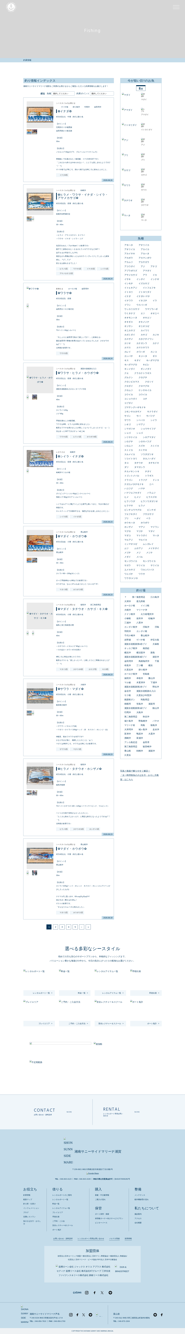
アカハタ (145, 253)
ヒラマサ (128, 505)
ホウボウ (145, 523)
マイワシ (155, 527)
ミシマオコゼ (130, 544)
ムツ (126, 548)
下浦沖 (154, 682)
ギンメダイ (146, 369)
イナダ (127, 296)
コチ (145, 399)
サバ (138, 416)
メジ (138, 552)
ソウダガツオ (147, 454)
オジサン (128, 326)
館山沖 (156, 708)
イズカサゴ (144, 283)
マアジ (142, 527)
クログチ (143, 377)
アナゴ (154, 266)
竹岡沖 (87, 107)
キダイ (137, 360)
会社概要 (138, 1223)
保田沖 (127, 678)
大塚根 (156, 644)
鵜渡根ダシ (129, 699)
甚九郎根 (140, 601)
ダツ (126, 467)
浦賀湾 (151, 704)
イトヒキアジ (130, 288)
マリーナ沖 (141, 610)
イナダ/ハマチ (143, 296)
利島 (143, 725)
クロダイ (128, 386)
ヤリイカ (140, 565)
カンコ (154, 352)
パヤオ (156, 721)
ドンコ (156, 480)
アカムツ (128, 262)
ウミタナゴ (129, 313)
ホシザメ (128, 527)
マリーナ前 (129, 725)
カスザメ (128, 339)
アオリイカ (144, 245)
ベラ (148, 518)
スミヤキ (143, 450)
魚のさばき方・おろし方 (32, 1222)
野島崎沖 (143, 721)
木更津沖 (140, 682)
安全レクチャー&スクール (62, 1225)
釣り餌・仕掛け (29, 1204)
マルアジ (128, 540)
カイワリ (145, 330)
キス (126, 360)
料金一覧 (55, 1204)
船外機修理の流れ (142, 1199)
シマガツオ (129, 429)
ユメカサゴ (129, 570)
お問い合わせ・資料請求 (63, 1239)
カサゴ (144, 335)
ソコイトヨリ (130, 458)
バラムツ (151, 493)
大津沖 (127, 601)
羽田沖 (127, 631)
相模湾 (127, 704)
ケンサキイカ (145, 390)
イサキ (127, 279)
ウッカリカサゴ (131, 309)
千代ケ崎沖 (129, 635)
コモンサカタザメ (132, 411)
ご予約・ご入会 (58, 1221)
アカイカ (145, 249)
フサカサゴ (148, 514)
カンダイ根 (141, 631)
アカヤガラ (144, 262)
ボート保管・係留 (102, 1214)
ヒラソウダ (129, 501)
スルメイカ (129, 454)
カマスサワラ (142, 347)
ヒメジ (137, 497)
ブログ (26, 1212)
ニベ (151, 484)
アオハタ (128, 245)
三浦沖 (127, 623)
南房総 (146, 648)
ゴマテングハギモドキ (135, 407)
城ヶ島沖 (143, 729)
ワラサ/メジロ (131, 578)
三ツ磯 (139, 665)
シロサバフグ (145, 441)
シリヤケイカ (130, 437)
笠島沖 (139, 704)
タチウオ (138, 463)
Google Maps (93, 1173)
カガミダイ (129, 335)
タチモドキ (153, 463)
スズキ (142, 446)
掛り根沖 (76, 107)
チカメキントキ (131, 471)
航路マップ (27, 1199)
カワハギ (140, 352)
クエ (126, 373)
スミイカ (155, 446)
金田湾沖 (97, 107)
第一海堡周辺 (138, 597)
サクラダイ (152, 411)
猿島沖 (83, 605)
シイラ (154, 420)
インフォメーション (31, 1208)
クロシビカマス (131, 382)
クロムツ (128, 390)
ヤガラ (127, 565)
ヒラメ (142, 505)
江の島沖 (155, 597)
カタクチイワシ (146, 339)
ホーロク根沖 (130, 674)
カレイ (127, 352)
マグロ (127, 531)
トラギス (149, 476)
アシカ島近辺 (130, 742)
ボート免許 (56, 1230)
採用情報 (128, 1239)
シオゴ (127, 424)
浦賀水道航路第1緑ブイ (135, 708)
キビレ (146, 364)
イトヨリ (128, 292)
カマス (127, 347)
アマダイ (147, 270)
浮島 (157, 627)
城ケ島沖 (128, 721)
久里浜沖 (128, 670)
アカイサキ (129, 253)
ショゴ (127, 433)
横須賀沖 (140, 652)
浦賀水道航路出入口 (88, 369)
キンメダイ (129, 369)
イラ (155, 300)
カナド (156, 343)
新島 (153, 652)
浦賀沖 (151, 751)
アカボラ (128, 258)
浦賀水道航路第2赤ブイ (135, 687)
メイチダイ (153, 548)
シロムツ (128, 446)
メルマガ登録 (114, 1239)
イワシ (127, 305)
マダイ (151, 531)
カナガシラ (141, 343)
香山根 (127, 751)
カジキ (156, 335)
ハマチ (142, 488)
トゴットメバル (131, 476)
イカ (155, 275)
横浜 (150, 665)
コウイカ (128, 394)
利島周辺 (145, 699)
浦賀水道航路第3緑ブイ (135, 657)
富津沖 (127, 734)
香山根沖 (84, 532)
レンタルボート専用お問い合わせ (91, 1239)
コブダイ (128, 403)
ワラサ (142, 574)
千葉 (157, 661)
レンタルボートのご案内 (62, 1195)
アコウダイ (129, 266)
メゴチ (127, 552)
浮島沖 (146, 627)
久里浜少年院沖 (143, 695)
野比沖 (156, 687)
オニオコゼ (144, 326)
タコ (126, 463)
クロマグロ (144, 386)
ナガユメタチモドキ (134, 484)
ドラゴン (128, 480)
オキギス (128, 322)
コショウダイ (130, 399)
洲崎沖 (127, 738)
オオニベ (155, 313)
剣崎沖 (83, 190)
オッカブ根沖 (130, 648)
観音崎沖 (147, 746)
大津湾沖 (128, 729)
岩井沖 (139, 618)
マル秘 (127, 682)
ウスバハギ (141, 305)
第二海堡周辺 (130, 716)
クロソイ (149, 382)
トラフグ (143, 480)
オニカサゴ (129, 330)
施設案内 (138, 1214)
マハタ (156, 535)
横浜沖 (127, 652)
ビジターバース (101, 1223)
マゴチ (139, 531)
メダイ (127, 557)
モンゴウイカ (130, 561)
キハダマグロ (152, 360)
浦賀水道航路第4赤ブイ (135, 644)
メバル (139, 557)
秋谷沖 (146, 716)
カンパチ (128, 356)
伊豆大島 (155, 640)
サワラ (127, 420)
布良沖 (127, 665)
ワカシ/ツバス (147, 570)
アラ (145, 275)
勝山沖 (151, 678)
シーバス (140, 420)
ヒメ (126, 497)
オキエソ (147, 317)
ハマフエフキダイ (132, 493)
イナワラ (128, 300)
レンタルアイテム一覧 (61, 1208)
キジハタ (143, 356)
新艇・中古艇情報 (102, 1195)
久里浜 (127, 755)
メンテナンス (140, 1195)
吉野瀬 (127, 640)
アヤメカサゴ (130, 275)
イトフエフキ (149, 288)
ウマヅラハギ (151, 309)
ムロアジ (138, 548)
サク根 (127, 695)
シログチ (128, 441)
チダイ (148, 471)
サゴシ (127, 416)
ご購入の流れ (100, 1199)
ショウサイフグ (148, 429)
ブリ (126, 518)
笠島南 (146, 674)
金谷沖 (127, 691)
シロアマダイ (149, 437)
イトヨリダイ (145, 292)
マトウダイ (141, 535)
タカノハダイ (149, 458)
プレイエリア (57, 1212)
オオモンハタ (130, 317)
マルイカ (143, 540)
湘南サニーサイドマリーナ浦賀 (98, 1151)
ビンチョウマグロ (132, 510)
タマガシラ (139, 467)
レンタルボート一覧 (60, 1199)
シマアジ (140, 424)
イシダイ (140, 279)
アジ (143, 266)
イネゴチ (143, 300)
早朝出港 (55, 1217)
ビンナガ (151, 510)
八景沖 (139, 623)
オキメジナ (144, 322)
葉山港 (116, 1314)
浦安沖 (156, 657)
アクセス (138, 1218)
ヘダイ (137, 518)
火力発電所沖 (147, 614)
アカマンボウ (145, 258)
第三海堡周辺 (95, 605)
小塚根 (127, 618)
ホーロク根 (72, 289)
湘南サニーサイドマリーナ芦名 (45, 1314)
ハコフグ (128, 488)
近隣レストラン (29, 1217)
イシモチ (128, 283)
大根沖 (83, 685)
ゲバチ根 (64, 107)
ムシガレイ (148, 544)
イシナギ (155, 279)
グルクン (128, 377)
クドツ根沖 (129, 614)
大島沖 (139, 712)
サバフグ (150, 416)
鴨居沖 (139, 734)
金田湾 (146, 742)
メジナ (149, 552)
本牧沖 (139, 678)
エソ (143, 313)
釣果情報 (26, 1195)
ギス (155, 356)
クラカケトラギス (142, 373)
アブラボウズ (130, 270)
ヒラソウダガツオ (149, 501)
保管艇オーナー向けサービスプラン (109, 1218)
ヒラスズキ (151, 497)
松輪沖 (151, 618)
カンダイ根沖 (130, 627)
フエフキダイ (130, 514)
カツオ (127, 343)
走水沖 (156, 729)
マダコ (127, 535)
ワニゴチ (128, 574)
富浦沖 (139, 738)
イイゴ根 (145, 605)
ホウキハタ (129, 523)
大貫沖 (151, 734)
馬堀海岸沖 (144, 661)
